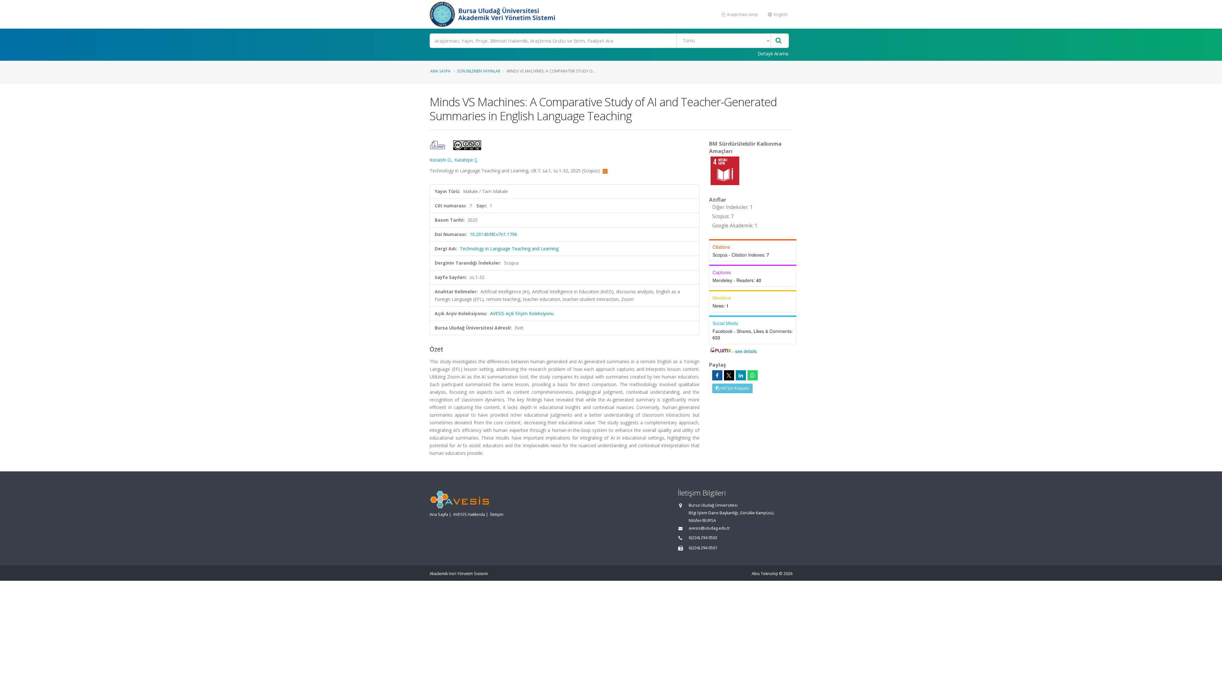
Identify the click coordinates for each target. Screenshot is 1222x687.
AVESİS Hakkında (469, 514)
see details (746, 351)
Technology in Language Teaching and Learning (509, 249)
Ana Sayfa (440, 70)
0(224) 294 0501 (703, 548)
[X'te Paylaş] (729, 375)
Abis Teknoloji (765, 573)
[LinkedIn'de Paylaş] (741, 375)
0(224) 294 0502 (703, 537)
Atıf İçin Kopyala (734, 388)
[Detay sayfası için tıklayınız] (725, 170)
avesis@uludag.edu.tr (709, 528)
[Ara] (778, 41)
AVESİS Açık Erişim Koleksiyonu (522, 313)
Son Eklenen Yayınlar (478, 70)
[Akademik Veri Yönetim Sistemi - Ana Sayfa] (443, 14)
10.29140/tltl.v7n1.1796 (493, 234)
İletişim (496, 514)
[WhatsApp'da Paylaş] (753, 375)
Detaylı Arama (773, 53)
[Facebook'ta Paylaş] (717, 375)
